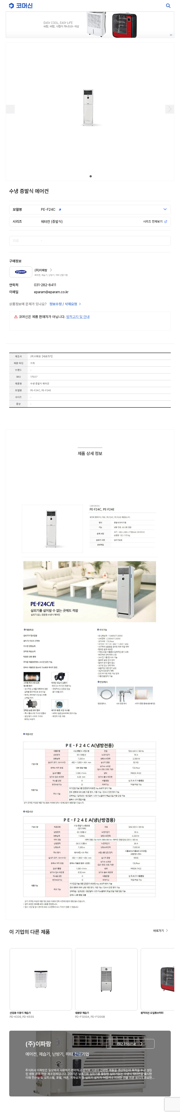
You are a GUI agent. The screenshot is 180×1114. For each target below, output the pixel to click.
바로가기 (47, 356)
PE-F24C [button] (48, 209)
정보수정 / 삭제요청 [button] (63, 304)
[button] (168, 1076)
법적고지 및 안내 (78, 317)
